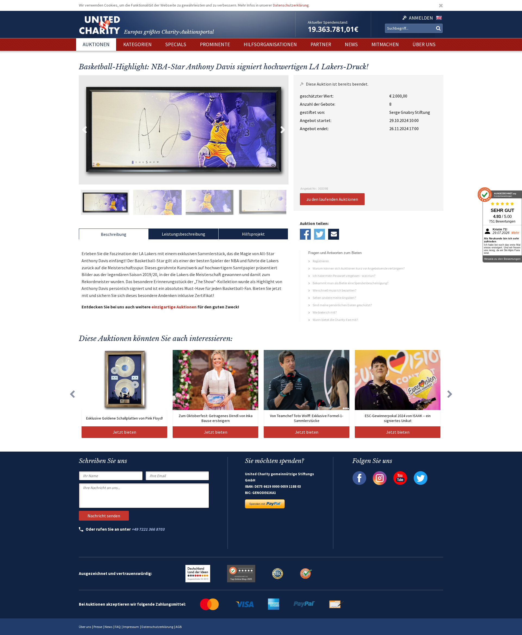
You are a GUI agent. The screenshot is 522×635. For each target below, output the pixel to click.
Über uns (85, 627)
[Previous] (72, 394)
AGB (179, 627)
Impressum (131, 627)
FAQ (118, 627)
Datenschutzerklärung (291, 5)
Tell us (333, 234)
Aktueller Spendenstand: (328, 22)
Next (283, 130)
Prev (84, 130)
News (108, 627)
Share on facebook (305, 234)
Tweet (319, 234)
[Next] (450, 394)
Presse (98, 627)
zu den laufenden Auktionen (332, 199)
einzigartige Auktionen (174, 306)
